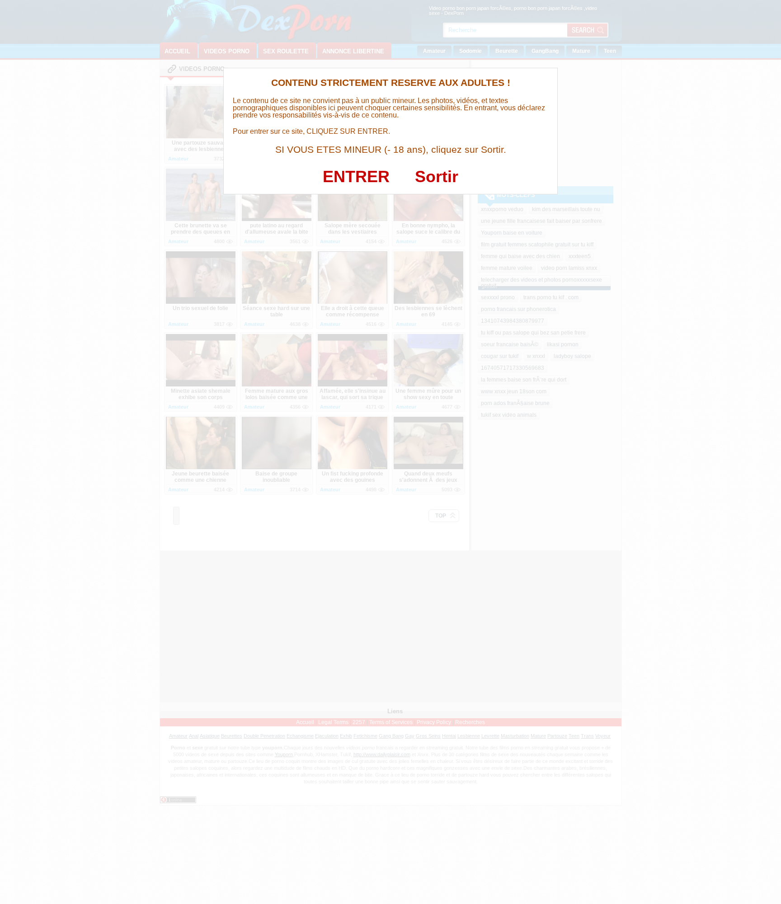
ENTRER (356, 176)
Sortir (436, 176)
